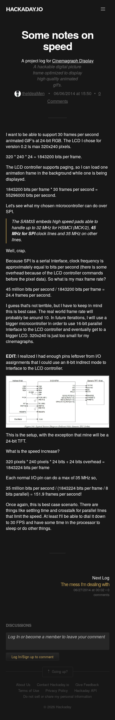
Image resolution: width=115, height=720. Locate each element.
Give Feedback (87, 684)
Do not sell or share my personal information (57, 696)
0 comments (101, 592)
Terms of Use (28, 690)
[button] (103, 9)
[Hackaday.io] (24, 9)
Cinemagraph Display (73, 61)
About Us (23, 684)
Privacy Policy (56, 690)
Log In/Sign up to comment (32, 656)
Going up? (59, 671)
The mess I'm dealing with (85, 583)
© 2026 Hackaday (57, 706)
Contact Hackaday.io (53, 684)
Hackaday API (85, 690)
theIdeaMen (33, 93)
